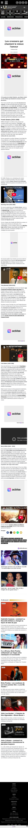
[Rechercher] (23, 2)
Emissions (14, 788)
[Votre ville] (17, 2)
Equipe (14, 787)
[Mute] (24, 7)
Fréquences (19, 16)
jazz (2, 538)
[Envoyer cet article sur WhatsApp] (17, 533)
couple (25, 541)
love (12, 541)
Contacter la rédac (14, 799)
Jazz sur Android (14, 814)
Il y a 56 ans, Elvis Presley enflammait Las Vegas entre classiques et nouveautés (11, 653)
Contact (14, 785)
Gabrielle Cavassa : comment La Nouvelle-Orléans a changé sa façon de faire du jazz (13, 621)
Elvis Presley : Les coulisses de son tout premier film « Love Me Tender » (13, 685)
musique (24, 540)
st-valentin (20, 540)
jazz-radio (6, 538)
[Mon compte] (26, 2)
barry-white (15, 540)
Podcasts (14, 803)
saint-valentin (7, 541)
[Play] (2, 7)
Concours (14, 809)
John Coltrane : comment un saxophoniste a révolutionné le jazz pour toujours (12, 742)
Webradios (10, 16)
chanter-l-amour (4, 543)
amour (21, 541)
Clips (14, 796)
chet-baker (3, 540)
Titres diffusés (14, 790)
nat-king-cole (11, 538)
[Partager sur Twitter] (10, 533)
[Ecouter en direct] (20, 2)
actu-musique (16, 541)
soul (21, 538)
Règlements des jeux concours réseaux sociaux (14, 818)
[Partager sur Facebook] (7, 533)
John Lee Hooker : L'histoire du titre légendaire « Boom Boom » (13, 714)
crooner (2, 541)
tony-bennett (9, 540)
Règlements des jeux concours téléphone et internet (14, 822)
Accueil (3, 16)
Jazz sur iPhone (14, 813)
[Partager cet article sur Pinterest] (14, 533)
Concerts (14, 797)
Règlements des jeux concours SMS (14, 820)
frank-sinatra (17, 538)
